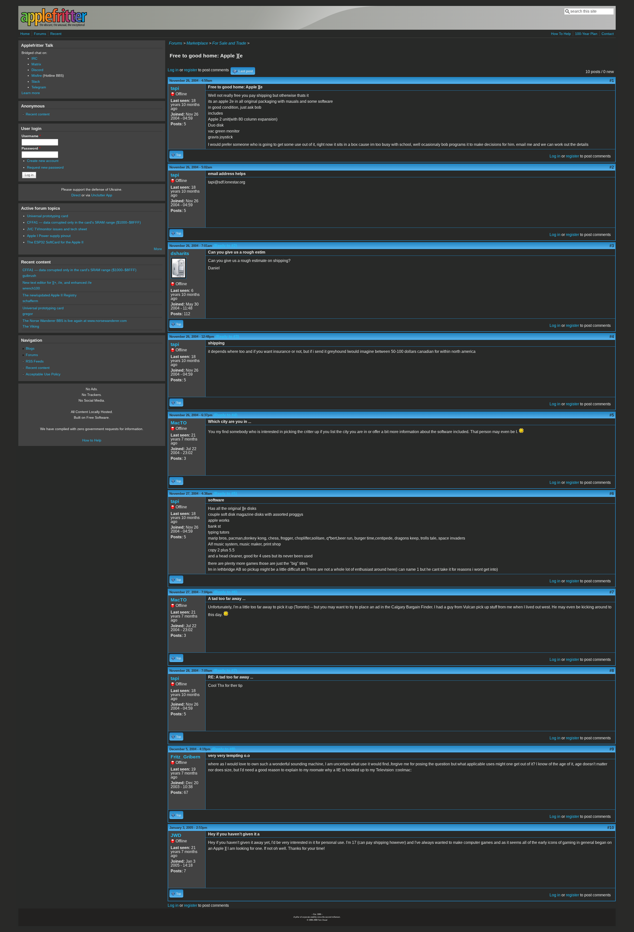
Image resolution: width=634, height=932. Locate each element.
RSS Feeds (35, 361)
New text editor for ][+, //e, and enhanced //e (57, 283)
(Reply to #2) (225, 246)
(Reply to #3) (227, 337)
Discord (37, 70)
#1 (611, 80)
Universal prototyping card (47, 216)
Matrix (36, 64)
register (190, 70)
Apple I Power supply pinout (49, 236)
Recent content (38, 114)
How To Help (561, 34)
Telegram (38, 87)
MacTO (179, 422)
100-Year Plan (586, 34)
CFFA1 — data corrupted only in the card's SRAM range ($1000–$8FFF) (84, 222)
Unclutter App (101, 195)
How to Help (91, 440)
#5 (611, 415)
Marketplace (197, 43)
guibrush (29, 276)
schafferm (30, 301)
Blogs (30, 348)
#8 (611, 671)
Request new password (45, 167)
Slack (35, 81)
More (158, 249)
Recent (55, 34)
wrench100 (31, 288)
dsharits (180, 253)
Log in (173, 70)
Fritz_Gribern (185, 756)
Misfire (36, 76)
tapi (175, 88)
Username (31, 136)
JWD (176, 835)
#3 (611, 246)
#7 (611, 592)
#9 (611, 749)
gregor (28, 314)
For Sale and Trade (229, 43)
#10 (610, 828)
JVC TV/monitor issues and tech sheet (57, 229)
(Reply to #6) (225, 592)
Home (25, 34)
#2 (611, 167)
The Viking (31, 326)
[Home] (54, 26)
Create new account (42, 161)
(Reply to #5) (225, 494)
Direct (75, 195)
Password (31, 148)
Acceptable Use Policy (43, 374)
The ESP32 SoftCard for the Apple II (55, 242)
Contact (608, 34)
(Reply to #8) (223, 749)
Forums (40, 34)
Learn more (31, 93)
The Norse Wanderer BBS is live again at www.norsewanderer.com (75, 321)
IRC (34, 58)
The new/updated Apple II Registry (50, 295)
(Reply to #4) (225, 415)
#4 (611, 337)
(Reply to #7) (225, 671)
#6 (611, 494)
